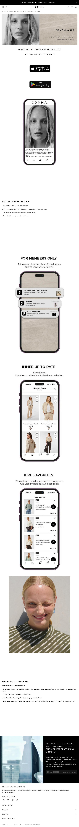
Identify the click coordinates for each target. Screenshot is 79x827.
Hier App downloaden (8, 792)
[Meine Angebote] (76, 2)
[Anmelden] (68, 7)
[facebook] (3, 800)
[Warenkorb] (76, 7)
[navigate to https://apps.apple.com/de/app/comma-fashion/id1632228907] (39, 68)
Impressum (10, 824)
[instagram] (8, 800)
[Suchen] (5, 7)
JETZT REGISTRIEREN (69, 772)
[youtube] (17, 800)
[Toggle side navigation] (3, 7)
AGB (3, 824)
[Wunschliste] (72, 7)
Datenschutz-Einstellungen (32, 824)
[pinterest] (13, 800)
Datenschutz (19, 824)
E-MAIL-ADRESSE (53, 772)
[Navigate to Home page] (39, 7)
